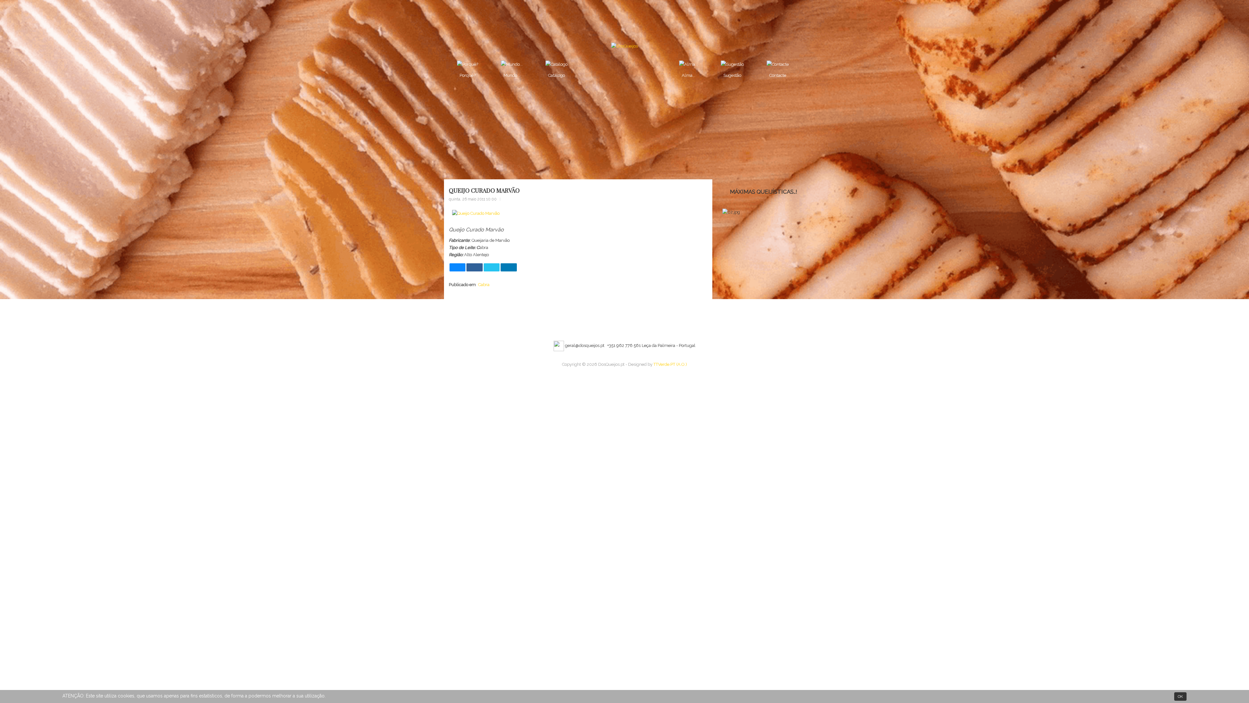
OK (1180, 696)
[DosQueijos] (624, 46)
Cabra (484, 284)
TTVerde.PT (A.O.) (670, 364)
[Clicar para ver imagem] (476, 213)
